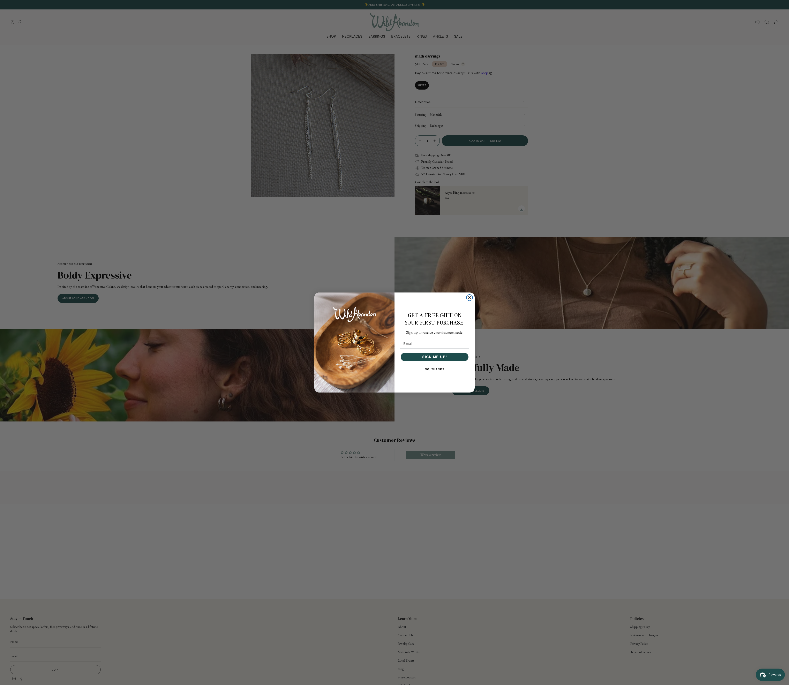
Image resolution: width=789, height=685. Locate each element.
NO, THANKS (434, 369)
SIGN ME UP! (434, 357)
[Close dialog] (469, 298)
